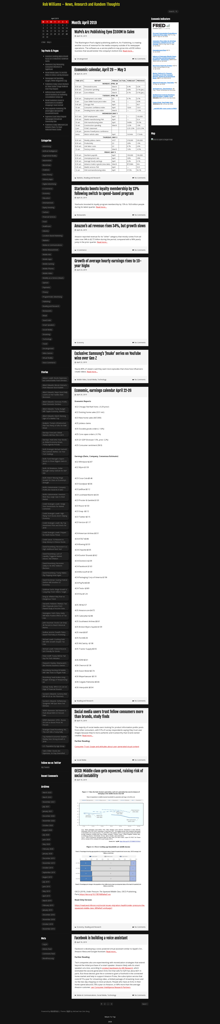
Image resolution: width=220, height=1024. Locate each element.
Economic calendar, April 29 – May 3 (100, 69)
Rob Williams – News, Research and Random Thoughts (81, 4)
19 (59, 31)
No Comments (140, 59)
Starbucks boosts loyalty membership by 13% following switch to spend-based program (106, 191)
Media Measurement (50, 250)
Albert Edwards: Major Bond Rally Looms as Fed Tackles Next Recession (55, 394)
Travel (45, 344)
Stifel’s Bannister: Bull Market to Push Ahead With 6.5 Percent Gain (54, 712)
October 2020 (48, 825)
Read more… (102, 242)
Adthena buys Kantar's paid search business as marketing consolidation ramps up (56, 94)
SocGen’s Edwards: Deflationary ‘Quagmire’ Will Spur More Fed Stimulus (54, 703)
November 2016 (49, 929)
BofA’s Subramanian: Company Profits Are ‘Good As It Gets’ (54, 488)
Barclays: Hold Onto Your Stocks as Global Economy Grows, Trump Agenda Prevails (55, 442)
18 (55, 31)
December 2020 (49, 816)
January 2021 (47, 811)
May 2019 (46, 891)
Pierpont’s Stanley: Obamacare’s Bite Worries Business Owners (54, 664)
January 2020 (47, 853)
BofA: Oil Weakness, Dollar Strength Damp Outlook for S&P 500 (55, 470)
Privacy (45, 292)
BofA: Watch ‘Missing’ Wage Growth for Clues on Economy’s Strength (54, 480)
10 (51, 28)
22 (43, 34)
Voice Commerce (49, 362)
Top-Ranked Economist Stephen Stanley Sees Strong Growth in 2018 (55, 739)
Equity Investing (48, 207)
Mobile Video (81, 379)
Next (144, 1004)
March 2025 (47, 792)
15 (43, 31)
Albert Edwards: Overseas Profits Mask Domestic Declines (55, 403)
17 (51, 31)
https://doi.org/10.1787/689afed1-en (95, 894)
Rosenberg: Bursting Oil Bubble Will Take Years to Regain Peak (54, 671)
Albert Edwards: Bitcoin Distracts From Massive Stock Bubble (55, 386)
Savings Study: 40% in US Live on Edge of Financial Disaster (55, 688)
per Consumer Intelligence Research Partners (110, 987)
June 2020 (46, 839)
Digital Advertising (49, 184)
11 (55, 28)
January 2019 (47, 910)
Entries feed (47, 949)
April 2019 (46, 896)
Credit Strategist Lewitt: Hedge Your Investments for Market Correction (54, 506)
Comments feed (49, 954)
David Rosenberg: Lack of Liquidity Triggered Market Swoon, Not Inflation (52, 556)
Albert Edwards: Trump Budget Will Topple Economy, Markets (54, 410)
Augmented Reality (50, 156)
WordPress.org (48, 958)
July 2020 (46, 835)
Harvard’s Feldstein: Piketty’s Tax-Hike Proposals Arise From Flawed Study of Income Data (55, 606)
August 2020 (47, 830)
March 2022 (47, 797)
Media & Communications (86, 995)
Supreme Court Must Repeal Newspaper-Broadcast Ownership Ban (55, 118)
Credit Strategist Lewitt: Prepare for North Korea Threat (54, 533)
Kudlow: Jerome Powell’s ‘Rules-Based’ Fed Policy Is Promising (54, 633)
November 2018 (49, 919)
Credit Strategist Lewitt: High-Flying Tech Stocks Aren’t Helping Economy (55, 515)
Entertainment (48, 203)
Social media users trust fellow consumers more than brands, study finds (108, 714)
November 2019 (49, 863)
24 (51, 34)
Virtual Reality (48, 358)
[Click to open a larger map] (162, 139)
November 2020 (49, 821)
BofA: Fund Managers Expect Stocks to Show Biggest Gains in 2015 (55, 461)
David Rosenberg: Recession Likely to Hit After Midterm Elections (53, 565)
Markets (80, 178)
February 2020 (48, 849)
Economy (80, 342)
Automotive (47, 160)
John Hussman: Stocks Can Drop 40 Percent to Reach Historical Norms (55, 625)
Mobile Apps (47, 259)
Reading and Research (92, 178)
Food (45, 221)
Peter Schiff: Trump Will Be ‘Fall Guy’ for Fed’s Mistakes (54, 657)
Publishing (46, 301)
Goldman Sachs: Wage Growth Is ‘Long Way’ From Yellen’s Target (55, 590)
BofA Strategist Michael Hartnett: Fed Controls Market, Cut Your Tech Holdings (55, 451)
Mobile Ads (47, 254)
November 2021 (49, 802)
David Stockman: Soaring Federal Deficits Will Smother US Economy (55, 582)
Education (46, 198)
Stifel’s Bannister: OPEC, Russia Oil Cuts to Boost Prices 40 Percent (54, 722)
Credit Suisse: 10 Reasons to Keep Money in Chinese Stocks (54, 540)
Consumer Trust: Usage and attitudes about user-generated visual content (107, 746)
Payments (46, 287)
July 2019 (46, 882)
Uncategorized (82, 59)
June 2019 (46, 886)
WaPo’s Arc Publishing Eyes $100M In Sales (104, 32)
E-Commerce (82, 250)
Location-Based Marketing (52, 236)
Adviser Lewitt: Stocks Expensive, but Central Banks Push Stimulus (55, 379)
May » (49, 42)
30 (47, 37)
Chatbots (46, 170)
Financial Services (49, 217)
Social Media (92, 379)
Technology (102, 379)
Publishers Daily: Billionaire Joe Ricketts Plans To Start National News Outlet (56, 127)
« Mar (43, 42)
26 (59, 34)
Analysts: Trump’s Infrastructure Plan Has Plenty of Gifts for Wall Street (54, 425)
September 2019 (49, 872)
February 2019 (48, 905)
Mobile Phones (48, 268)
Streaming (46, 334)
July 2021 (46, 806)
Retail (45, 315)
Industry (46, 231)
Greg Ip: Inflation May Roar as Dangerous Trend (54, 597)
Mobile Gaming (48, 264)
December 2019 (49, 858)
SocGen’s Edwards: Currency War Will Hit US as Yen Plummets (55, 695)
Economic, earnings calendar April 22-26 (103, 390)
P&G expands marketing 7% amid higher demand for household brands (55, 110)
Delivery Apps (48, 179)
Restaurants (81, 215)
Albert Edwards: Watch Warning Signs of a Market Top (54, 417)
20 (63, 31)
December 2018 (49, 915)
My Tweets (45, 767)
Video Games (47, 353)
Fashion (45, 212)
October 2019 (48, 868)
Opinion (45, 283)
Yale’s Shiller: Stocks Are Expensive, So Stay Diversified (54, 752)
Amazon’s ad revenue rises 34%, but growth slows (110, 226)
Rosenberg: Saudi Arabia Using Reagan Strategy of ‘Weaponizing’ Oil (55, 679)
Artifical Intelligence (50, 151)
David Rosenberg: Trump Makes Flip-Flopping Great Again (54, 574)
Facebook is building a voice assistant (101, 938)
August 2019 (47, 877)
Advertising (47, 146)
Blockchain (47, 165)
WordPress (55, 1011)
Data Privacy (47, 174)
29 (43, 37)
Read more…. (128, 51)
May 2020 (46, 844)
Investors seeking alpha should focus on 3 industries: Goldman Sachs (56, 58)
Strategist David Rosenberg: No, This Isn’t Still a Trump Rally (54, 730)
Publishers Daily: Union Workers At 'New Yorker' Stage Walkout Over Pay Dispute (57, 86)
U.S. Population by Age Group (53, 746)
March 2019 (47, 900)
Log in (45, 944)
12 (59, 28)
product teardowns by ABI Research (117, 968)
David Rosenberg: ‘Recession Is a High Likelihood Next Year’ (55, 548)
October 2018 (48, 924)
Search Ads (47, 320)
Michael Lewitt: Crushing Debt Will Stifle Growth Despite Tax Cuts (54, 641)
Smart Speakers (48, 325)
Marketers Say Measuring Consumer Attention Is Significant (54, 66)
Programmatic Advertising (52, 297)
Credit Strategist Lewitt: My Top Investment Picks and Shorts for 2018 (54, 525)
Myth (68, 1011)
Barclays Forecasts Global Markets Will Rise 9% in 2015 (53, 434)
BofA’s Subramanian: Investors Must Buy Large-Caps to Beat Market (54, 496)
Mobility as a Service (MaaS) (53, 278)
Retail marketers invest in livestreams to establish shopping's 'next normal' (54, 102)
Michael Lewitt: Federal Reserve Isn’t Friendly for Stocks (54, 650)
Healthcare (47, 226)
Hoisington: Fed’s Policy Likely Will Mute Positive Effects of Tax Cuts (55, 615)
